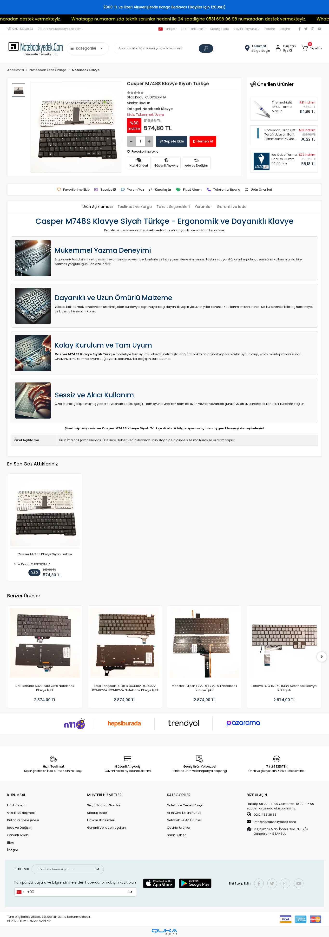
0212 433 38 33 (264, 814)
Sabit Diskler (176, 835)
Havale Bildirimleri (101, 820)
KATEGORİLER (179, 794)
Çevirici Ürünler (179, 827)
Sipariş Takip (219, 29)
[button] (312, 48)
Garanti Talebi (18, 835)
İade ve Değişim (20, 827)
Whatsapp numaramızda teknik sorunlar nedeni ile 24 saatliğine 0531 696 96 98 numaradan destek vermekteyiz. (167, 19)
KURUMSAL (16, 794)
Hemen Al (205, 141)
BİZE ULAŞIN (257, 794)
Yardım (269, 29)
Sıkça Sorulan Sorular (103, 805)
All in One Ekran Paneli (184, 812)
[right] (321, 657)
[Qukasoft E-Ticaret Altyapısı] (164, 932)
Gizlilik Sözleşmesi (21, 812)
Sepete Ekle (174, 141)
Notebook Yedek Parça (185, 805)
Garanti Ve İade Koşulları (106, 827)
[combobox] (20, 892)
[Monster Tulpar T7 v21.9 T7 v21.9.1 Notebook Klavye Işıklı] (204, 644)
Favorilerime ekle (144, 151)
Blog (10, 842)
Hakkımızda (16, 805)
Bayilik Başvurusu (246, 29)
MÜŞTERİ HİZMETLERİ (105, 794)
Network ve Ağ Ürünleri (184, 820)
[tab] (97, 207)
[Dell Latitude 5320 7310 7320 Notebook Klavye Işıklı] (44, 644)
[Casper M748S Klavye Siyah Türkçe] (44, 512)
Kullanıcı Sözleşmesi (23, 820)
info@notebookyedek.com (275, 822)
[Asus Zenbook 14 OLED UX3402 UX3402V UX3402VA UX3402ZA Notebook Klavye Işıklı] (124, 644)
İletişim (285, 29)
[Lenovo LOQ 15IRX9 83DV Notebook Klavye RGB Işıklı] (284, 644)
